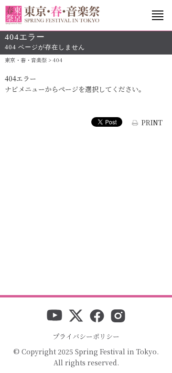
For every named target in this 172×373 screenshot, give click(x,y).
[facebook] (97, 316)
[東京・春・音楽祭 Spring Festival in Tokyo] (52, 15)
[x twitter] (76, 316)
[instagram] (118, 316)
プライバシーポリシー (86, 336)
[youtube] (54, 316)
